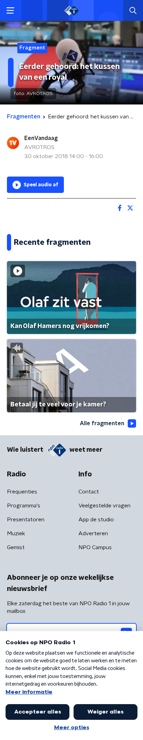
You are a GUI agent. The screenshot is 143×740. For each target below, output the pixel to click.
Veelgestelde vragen (104, 505)
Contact (88, 491)
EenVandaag (41, 138)
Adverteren (93, 533)
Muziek (16, 533)
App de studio (96, 519)
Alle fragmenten (102, 423)
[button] (10, 10)
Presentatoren (25, 519)
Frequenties (22, 491)
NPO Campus (95, 547)
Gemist (16, 547)
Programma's (23, 505)
